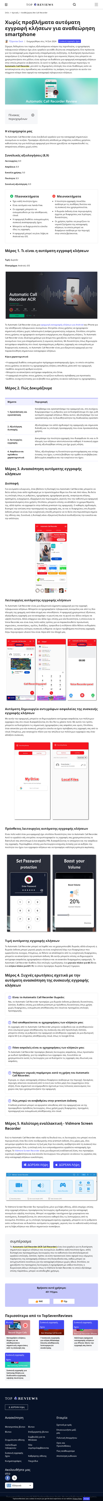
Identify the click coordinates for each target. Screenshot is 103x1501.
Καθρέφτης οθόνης (37, 1456)
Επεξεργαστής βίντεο (38, 1431)
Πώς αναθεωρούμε (66, 1451)
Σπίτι (7, 12)
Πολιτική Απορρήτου (67, 1437)
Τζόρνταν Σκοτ (16, 41)
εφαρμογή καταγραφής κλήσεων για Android (61, 324)
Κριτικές (15, 12)
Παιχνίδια (33, 1461)
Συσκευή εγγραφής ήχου (69, 41)
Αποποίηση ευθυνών (67, 1456)
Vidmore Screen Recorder (27, 1150)
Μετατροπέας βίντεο (15, 1426)
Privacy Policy (77, 1499)
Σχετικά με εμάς (64, 1424)
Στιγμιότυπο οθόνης (15, 1439)
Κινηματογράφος (13, 1461)
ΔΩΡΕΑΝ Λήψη (17, 1407)
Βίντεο (9, 1322)
